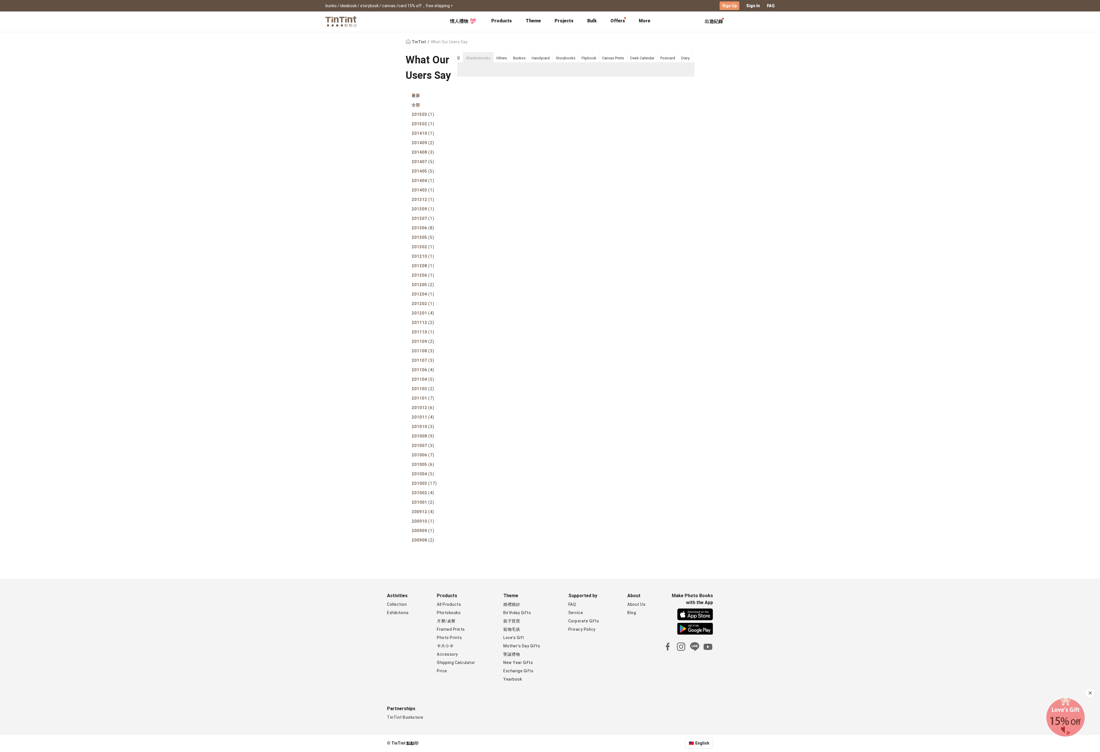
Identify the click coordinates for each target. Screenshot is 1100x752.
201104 (423, 379)
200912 (423, 511)
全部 (416, 105)
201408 (423, 152)
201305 (423, 237)
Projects (564, 21)
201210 (423, 256)
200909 (423, 530)
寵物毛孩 (511, 629)
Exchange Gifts (518, 671)
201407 (423, 161)
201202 (423, 303)
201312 (423, 199)
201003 (424, 483)
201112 (423, 322)
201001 (423, 502)
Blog (631, 612)
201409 (423, 142)
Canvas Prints (613, 58)
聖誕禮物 (511, 654)
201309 (423, 209)
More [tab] (644, 21)
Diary (685, 58)
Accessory (447, 654)
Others (501, 58)
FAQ (771, 5)
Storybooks (565, 58)
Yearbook (512, 679)
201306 (423, 228)
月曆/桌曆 (446, 621)
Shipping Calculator (456, 662)
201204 (423, 294)
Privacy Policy (582, 629)
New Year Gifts (518, 662)
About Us (636, 604)
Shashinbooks (478, 58)
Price (442, 671)
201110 (423, 332)
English (702, 743)
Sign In (753, 5)
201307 (423, 218)
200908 (423, 540)
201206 (423, 275)
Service (575, 612)
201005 (423, 464)
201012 (423, 407)
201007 (423, 445)
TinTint (419, 42)
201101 (423, 398)
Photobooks (449, 612)
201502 (423, 124)
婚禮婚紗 (511, 604)
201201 (423, 313)
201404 (423, 180)
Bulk (592, 21)
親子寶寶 (511, 621)
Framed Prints (451, 629)
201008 (423, 436)
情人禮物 (459, 21)
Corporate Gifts (583, 621)
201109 (423, 341)
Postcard (667, 58)
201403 (423, 190)
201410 (423, 133)
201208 (423, 265)
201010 (423, 426)
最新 (416, 95)
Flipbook (589, 58)
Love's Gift (513, 637)
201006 (423, 455)
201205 (423, 284)
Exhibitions (398, 612)
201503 (423, 114)
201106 (423, 370)
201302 (423, 247)
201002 (423, 493)
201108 (423, 351)
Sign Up (729, 5)
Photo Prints (449, 637)
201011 (423, 417)
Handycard (541, 58)
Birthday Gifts (517, 612)
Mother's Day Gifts (521, 646)
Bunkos (519, 58)
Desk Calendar (642, 58)
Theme (533, 21)
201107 (423, 360)
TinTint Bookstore (405, 717)
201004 (423, 474)
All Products (449, 604)
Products (501, 21)
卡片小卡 (445, 646)
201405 (423, 171)
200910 (423, 521)
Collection (397, 604)
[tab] (501, 21)
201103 (423, 388)
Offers (617, 21)
